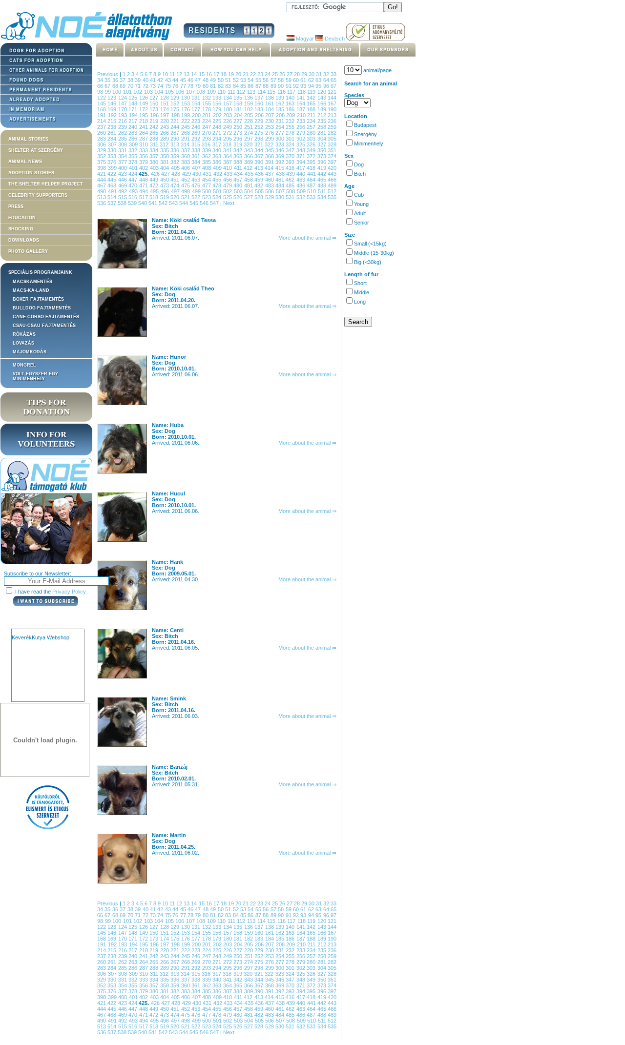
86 (251, 86)
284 (112, 139)
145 (102, 103)
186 (291, 109)
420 (332, 168)
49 (213, 80)
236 (332, 121)
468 (112, 185)
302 (301, 139)
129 (175, 98)
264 (144, 133)
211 (312, 115)
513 (102, 197)
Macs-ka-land (31, 290)
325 (301, 144)
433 (229, 174)
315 (196, 144)
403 (155, 168)
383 (186, 162)
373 (322, 156)
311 (155, 144)
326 (312, 144)
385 (207, 162)
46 (191, 80)
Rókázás (24, 334)
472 (154, 185)
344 (259, 150)
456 (228, 180)
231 (280, 121)
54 (251, 80)
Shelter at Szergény (35, 150)
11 (172, 74)
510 (312, 191)
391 (270, 162)
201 (207, 115)
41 (153, 80)
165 (312, 103)
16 (209, 74)
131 (196, 98)
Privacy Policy (69, 591)
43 (168, 80)
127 (154, 98)
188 (312, 109)
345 (270, 150)
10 (165, 74)
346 (280, 150)
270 (207, 133)
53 (244, 80)
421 (102, 174)
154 (196, 103)
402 (144, 168)
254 (280, 127)
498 (186, 191)
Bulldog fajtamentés (42, 308)
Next (228, 203)
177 (196, 109)
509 (302, 191)
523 (207, 197)
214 (102, 121)
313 (175, 144)
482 (259, 185)
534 (322, 197)
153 (186, 103)
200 (197, 115)
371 (301, 156)
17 (217, 74)
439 (291, 174)
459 (259, 180)
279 (301, 133)
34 (100, 80)
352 (102, 156)
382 (175, 162)
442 (322, 174)
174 (165, 109)
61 (304, 80)
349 (312, 150)
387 (228, 162)
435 (250, 174)
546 (205, 203)
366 (249, 156)
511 (323, 191)
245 (186, 127)
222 (186, 121)
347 (291, 150)
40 (146, 80)
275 (259, 133)
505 (260, 191)
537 (112, 203)
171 (133, 109)
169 (112, 109)
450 (165, 180)
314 (186, 144)
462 (291, 180)
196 (155, 115)
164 (301, 103)
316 (207, 144)
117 (292, 92)
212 (322, 115)
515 (123, 197)
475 (186, 185)
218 (144, 121)
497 (176, 191)
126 (144, 98)
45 (184, 80)
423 (123, 174)
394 (301, 162)
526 (238, 197)
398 (102, 168)
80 (206, 86)
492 (123, 191)
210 (302, 115)
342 (238, 150)
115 (272, 92)
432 (218, 174)
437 (270, 174)
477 (207, 185)
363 (217, 156)
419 (322, 168)
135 (238, 98)
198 (176, 115)
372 (312, 156)
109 (212, 92)
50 (221, 80)
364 (228, 156)
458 (249, 180)
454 (207, 180)
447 (133, 180)
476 (196, 185)
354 (123, 156)
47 (198, 80)
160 (259, 103)
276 (270, 133)
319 (238, 144)
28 (297, 74)
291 (186, 139)
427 (166, 174)
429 (187, 174)
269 (196, 133)
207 (270, 115)
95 (319, 86)
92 (296, 86)
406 (186, 168)
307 (113, 144)
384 (196, 162)
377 (123, 162)
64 (327, 80)
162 (280, 103)
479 (228, 185)
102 (138, 92)
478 (217, 185)
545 (194, 203)
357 (154, 156)
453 (196, 180)
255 (291, 127)
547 (215, 203)
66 (100, 86)
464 (312, 180)
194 (134, 115)
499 (197, 191)
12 (180, 74)
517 (144, 197)
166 (322, 103)
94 (311, 86)
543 (174, 203)
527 (249, 197)
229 (259, 121)
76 (176, 86)
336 (175, 150)
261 (112, 133)
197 (165, 115)
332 (133, 150)
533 (312, 197)
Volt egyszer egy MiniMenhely (35, 376)
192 (113, 115)
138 (270, 98)
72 (146, 86)
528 (259, 197)
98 (101, 92)
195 (144, 115)
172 (144, 109)
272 (228, 133)
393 (291, 162)
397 (332, 162)
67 (108, 86)
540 (143, 203)
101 (128, 92)
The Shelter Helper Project (45, 184)
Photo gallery (28, 251)
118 (302, 92)
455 (217, 180)
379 (144, 162)
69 (123, 86)
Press (15, 206)
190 (332, 109)
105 (170, 92)
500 (207, 191)
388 (238, 162)
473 (165, 185)
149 (144, 103)
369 (280, 156)
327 (322, 144)
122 (102, 98)
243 (165, 127)
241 (144, 127)
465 (322, 180)
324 (291, 144)
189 (322, 109)
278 (291, 133)
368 (270, 156)
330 (112, 150)
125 (133, 98)
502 (228, 191)
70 (131, 86)
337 (186, 150)
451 (175, 180)
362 (207, 156)
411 (239, 168)
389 (249, 162)
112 (242, 92)
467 (102, 185)
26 (283, 74)
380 (154, 162)
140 (291, 98)
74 (161, 86)
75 (168, 86)
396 (322, 162)
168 (102, 109)
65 (333, 80)
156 (217, 103)
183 (259, 109)
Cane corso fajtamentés (46, 316)
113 (252, 92)
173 (154, 109)
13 (187, 74)
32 (327, 74)
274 (249, 133)
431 (208, 174)
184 (270, 109)
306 (102, 144)
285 (123, 139)
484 (280, 185)
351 (332, 150)
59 (289, 80)
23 (261, 74)
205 (249, 115)
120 (322, 92)
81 (213, 86)
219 (154, 121)
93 (304, 86)
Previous (107, 74)
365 (238, 156)
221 (175, 121)
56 (266, 80)
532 (301, 197)
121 (332, 92)
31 (319, 74)
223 (196, 121)
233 (301, 121)
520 (175, 197)
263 (133, 133)
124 (123, 98)
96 (327, 86)
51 (228, 80)
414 (270, 168)
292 (196, 139)
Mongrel (24, 365)
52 (236, 80)
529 (270, 197)
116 (282, 92)
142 (312, 98)
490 (102, 191)
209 (291, 115)
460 (270, 180)
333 (144, 150)
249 (228, 127)
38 (131, 80)
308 (123, 144)
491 (113, 191)
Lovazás (23, 343)
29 (305, 74)
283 (102, 139)
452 (186, 180)
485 (291, 185)
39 (138, 80)
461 (280, 180)
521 (186, 197)
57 (274, 80)
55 (259, 80)
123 (112, 98)
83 (228, 86)
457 (238, 180)
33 (333, 74)
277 (280, 133)
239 (123, 127)
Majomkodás (29, 351)
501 (218, 191)
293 (207, 139)
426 (156, 174)
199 (186, 115)
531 (291, 197)
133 (217, 98)
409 (218, 168)
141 (301, 98)
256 (301, 127)
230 (270, 121)
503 (239, 191)
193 (123, 115)
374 (332, 156)
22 (253, 74)
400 (123, 168)
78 (191, 86)
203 (228, 115)
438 (281, 174)
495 (155, 191)
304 (322, 139)
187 (301, 109)
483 (270, 185)
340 (217, 150)
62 (311, 80)
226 (228, 121)
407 (197, 168)
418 (312, 168)
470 (133, 185)
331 (123, 150)
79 (198, 86)
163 (291, 103)
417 (301, 168)
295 (228, 139)
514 (112, 197)
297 (249, 139)
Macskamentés (32, 281)
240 (133, 127)
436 (260, 174)
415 (280, 168)
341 (228, 150)
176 (186, 109)
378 (133, 162)
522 (196, 197)
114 (262, 92)
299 (270, 139)
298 (259, 139)
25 (275, 74)
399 (113, 168)
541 (153, 203)
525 (228, 197)
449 (154, 180)
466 (332, 180)
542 (164, 203)
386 (217, 162)
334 (154, 150)
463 (301, 180)
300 (280, 139)
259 (332, 127)
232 (291, 121)
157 (228, 103)
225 (217, 121)
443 (332, 174)
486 (301, 185)
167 (332, 103)
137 (259, 98)
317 (217, 144)
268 (186, 133)
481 (249, 185)
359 (175, 156)
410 (228, 168)
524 (217, 197)
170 (123, 109)
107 (191, 92)
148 (133, 103)
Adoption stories (31, 172)
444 (102, 180)
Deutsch (334, 38)
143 (322, 98)
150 (154, 103)
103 (149, 92)
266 (165, 133)
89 (274, 86)
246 (196, 127)
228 (249, 121)
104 (159, 92)
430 (197, 174)
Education (22, 217)
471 (144, 185)
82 (221, 86)
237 (102, 127)
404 (165, 168)
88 (266, 86)
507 (281, 191)
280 (312, 133)
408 (207, 168)
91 (289, 86)
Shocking (20, 228)
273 (238, 133)
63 (319, 80)
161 (270, 103)
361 (196, 156)
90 (281, 86)
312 (165, 144)
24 (268, 74)
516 (133, 197)
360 (186, 156)
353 (112, 156)
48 (206, 80)
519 (165, 197)
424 (133, 174)
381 (165, 162)
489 (332, 185)
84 (236, 86)
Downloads (23, 240)
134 (228, 98)
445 (112, 180)
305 (332, 139)
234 (312, 121)
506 (270, 191)
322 (270, 144)
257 (312, 127)
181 (238, 109)
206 (260, 115)
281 (322, 133)
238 (112, 127)
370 (291, 156)
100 (117, 92)
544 (184, 203)
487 (312, 185)
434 (239, 174)
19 (231, 74)
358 (165, 156)
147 (123, 103)
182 (249, 109)
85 (244, 86)
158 (238, 103)
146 (112, 103)
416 (291, 168)
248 (217, 127)
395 (312, 162)
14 (194, 74)
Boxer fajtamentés (38, 299)
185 (280, 109)
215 (112, 121)
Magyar (304, 38)
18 (224, 74)
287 (144, 139)
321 (259, 144)
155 (207, 103)
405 (176, 168)
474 (175, 185)
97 (333, 86)
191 (102, 115)
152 (175, 103)
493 (134, 191)
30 (312, 74)
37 (123, 80)
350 (322, 150)
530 (280, 197)
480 (238, 185)
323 (280, 144)
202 (218, 115)
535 (332, 197)
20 (239, 74)
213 (332, 115)
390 (259, 162)
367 (259, 156)
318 (228, 144)
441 (312, 174)
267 (175, 133)
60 (296, 80)
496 (165, 191)
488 (322, 185)
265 (154, 133)
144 (332, 98)
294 (217, 139)
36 (116, 80)
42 (161, 80)
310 (144, 144)
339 (207, 150)
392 (280, 162)
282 (332, 133)
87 (259, 86)
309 (134, 144)
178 (207, 109)
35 (108, 80)
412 (249, 168)
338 (196, 150)
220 (165, 121)
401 (134, 168)
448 (144, 180)
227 (238, 121)
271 (217, 133)
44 (176, 80)
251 (249, 127)
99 (109, 92)
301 (291, 139)
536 (102, 203)
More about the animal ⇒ (307, 238)
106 (180, 92)
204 (239, 115)
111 (232, 92)
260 (102, 133)
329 (102, 150)
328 (332, 144)
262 (123, 133)
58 (281, 80)
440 (301, 174)
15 (202, 74)
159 (249, 103)
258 (322, 127)
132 (207, 98)
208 (281, 115)
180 (228, 109)
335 (165, 150)
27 (290, 74)
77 (184, 86)
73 (153, 86)
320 (249, 144)
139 (280, 98)
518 (154, 197)
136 (249, 98)
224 (207, 121)
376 (112, 162)
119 (312, 92)
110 (222, 92)
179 (217, 109)
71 (138, 86)
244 (175, 127)
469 (123, 185)
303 (312, 139)
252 (259, 127)
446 (123, 180)
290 (175, 139)
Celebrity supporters (37, 195)
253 (270, 127)
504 (249, 191)
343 (249, 150)
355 (133, 156)
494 (144, 191)
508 (291, 191)
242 (154, 127)
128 (165, 98)
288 (154, 139)
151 (165, 103)
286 (133, 139)
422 (112, 174)
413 (259, 168)
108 (201, 92)
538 (123, 203)
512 (332, 191)
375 (102, 162)
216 (123, 121)
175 (175, 109)
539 (133, 203)
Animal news (25, 161)
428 (176, 174)
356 (144, 156)
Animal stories (28, 139)
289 (165, 139)
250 (238, 127)
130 (186, 98)
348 (301, 150)
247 (207, 127)
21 (246, 74)
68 (116, 86)
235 (322, 121)
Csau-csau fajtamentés (44, 325)
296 (238, 139)
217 (133, 121)
